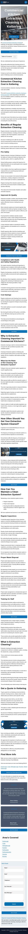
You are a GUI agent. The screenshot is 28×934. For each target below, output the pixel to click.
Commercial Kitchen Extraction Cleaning (12, 42)
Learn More (14, 331)
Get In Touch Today (14, 51)
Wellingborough (14, 766)
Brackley (4, 856)
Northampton (5, 850)
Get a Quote (13, 36)
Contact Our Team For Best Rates (14, 255)
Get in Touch (14, 616)
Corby (8, 766)
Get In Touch (14, 484)
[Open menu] (25, 2)
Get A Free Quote (14, 829)
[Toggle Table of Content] (14, 57)
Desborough (4, 766)
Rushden (21, 766)
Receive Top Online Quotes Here (14, 772)
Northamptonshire (6, 852)
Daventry (4, 854)
